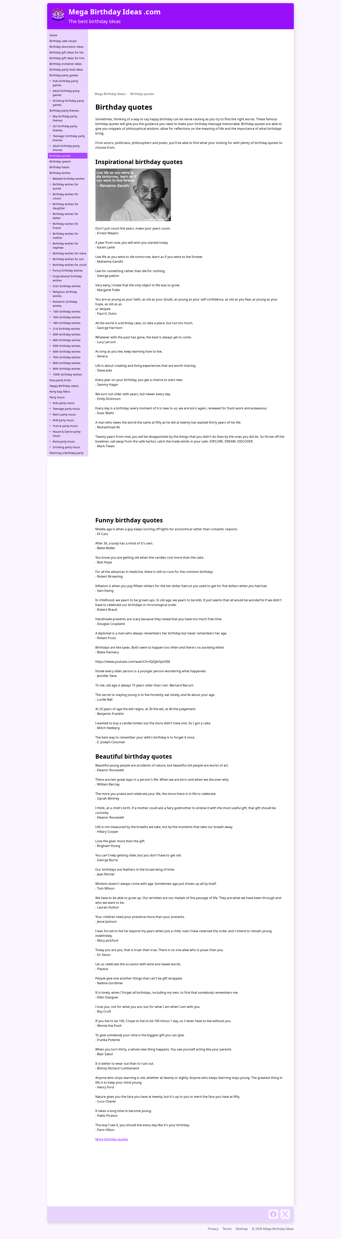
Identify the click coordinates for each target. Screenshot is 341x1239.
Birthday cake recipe (63, 41)
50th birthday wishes (67, 346)
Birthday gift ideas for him (67, 58)
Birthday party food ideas (66, 69)
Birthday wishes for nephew (65, 245)
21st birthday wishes (66, 329)
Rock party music (64, 441)
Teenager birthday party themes (69, 138)
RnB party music (63, 420)
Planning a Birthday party (66, 453)
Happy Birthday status (64, 386)
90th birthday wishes (67, 369)
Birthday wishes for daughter (65, 206)
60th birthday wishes (67, 351)
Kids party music (64, 403)
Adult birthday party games (66, 93)
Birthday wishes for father (65, 216)
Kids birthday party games (65, 83)
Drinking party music (67, 447)
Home (53, 35)
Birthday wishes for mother (65, 236)
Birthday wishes (60, 173)
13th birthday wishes (67, 311)
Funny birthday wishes (68, 270)
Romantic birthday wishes (65, 304)
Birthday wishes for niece (69, 253)
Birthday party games (64, 75)
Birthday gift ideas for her (67, 52)
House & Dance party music (67, 434)
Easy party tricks (60, 380)
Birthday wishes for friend (65, 226)
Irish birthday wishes (67, 286)
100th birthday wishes (67, 374)
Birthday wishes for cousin (65, 196)
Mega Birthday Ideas (110, 94)
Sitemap (242, 1229)
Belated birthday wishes (69, 178)
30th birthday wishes (67, 334)
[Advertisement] (191, 61)
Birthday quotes (60, 156)
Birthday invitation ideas (66, 64)
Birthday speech (60, 161)
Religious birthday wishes (65, 294)
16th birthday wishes (67, 317)
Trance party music (65, 426)
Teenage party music (66, 409)
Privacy (213, 1229)
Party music (57, 397)
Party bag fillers (60, 391)
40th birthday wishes (67, 340)
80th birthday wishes (67, 363)
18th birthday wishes (67, 323)
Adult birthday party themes (66, 148)
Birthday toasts (59, 167)
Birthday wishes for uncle (69, 265)
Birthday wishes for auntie (65, 186)
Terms (227, 1229)
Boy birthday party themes (65, 118)
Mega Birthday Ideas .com (114, 12)
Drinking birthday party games (68, 103)
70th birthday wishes (67, 357)
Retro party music (64, 414)
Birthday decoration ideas (67, 47)
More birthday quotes (111, 1139)
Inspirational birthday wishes (67, 278)
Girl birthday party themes (65, 128)
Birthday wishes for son (68, 259)
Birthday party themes (64, 110)
